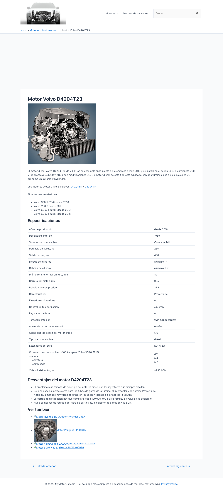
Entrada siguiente (178, 466)
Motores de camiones (135, 13)
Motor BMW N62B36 (72, 447)
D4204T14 (90, 186)
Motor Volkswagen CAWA (80, 443)
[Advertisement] (111, 56)
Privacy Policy (169, 483)
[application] (116, 13)
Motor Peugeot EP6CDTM (71, 430)
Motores (110, 13)
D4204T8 (76, 186)
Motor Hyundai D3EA (73, 416)
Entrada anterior (44, 466)
